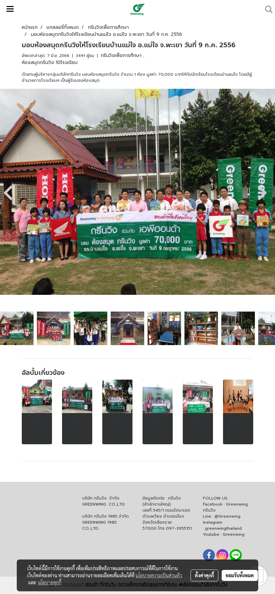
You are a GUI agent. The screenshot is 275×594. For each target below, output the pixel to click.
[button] (266, 9)
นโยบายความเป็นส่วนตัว (158, 575)
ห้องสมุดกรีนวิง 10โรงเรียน (49, 62)
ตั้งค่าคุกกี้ (204, 575)
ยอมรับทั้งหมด (240, 575)
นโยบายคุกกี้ (49, 582)
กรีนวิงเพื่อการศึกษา (122, 55)
